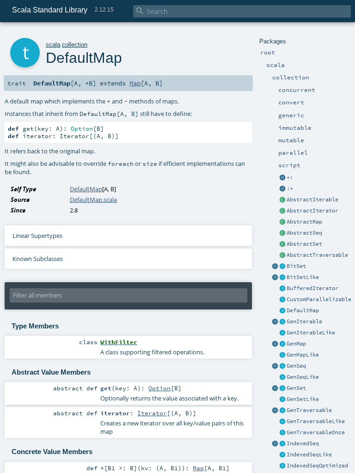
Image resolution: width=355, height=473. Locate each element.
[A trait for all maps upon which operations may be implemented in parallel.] (282, 355)
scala (53, 44)
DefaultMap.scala (93, 199)
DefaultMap (303, 310)
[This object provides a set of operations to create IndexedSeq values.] (275, 444)
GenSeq (296, 366)
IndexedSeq (303, 443)
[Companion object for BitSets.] (275, 277)
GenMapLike (303, 355)
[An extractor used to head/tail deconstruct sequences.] (282, 178)
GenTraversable (309, 410)
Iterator (152, 413)
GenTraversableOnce (316, 432)
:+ (290, 188)
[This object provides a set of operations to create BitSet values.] (275, 266)
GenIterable (304, 321)
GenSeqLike (303, 377)
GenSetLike (303, 399)
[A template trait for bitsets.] (282, 277)
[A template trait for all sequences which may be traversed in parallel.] (282, 377)
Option (159, 388)
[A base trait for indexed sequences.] (282, 444)
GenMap (296, 343)
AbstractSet (304, 244)
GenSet (296, 388)
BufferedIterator (312, 288)
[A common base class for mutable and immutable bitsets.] (282, 266)
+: (290, 177)
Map (135, 83)
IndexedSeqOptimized (317, 465)
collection (74, 44)
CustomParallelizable (319, 299)
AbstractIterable (312, 199)
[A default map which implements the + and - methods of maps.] (282, 311)
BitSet (296, 266)
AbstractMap (304, 221)
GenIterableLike (311, 332)
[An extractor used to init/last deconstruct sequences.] (282, 189)
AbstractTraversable (317, 255)
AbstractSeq (304, 233)
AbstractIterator (312, 210)
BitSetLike (303, 277)
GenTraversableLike (316, 421)
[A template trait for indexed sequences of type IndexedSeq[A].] (282, 455)
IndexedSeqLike (309, 454)
